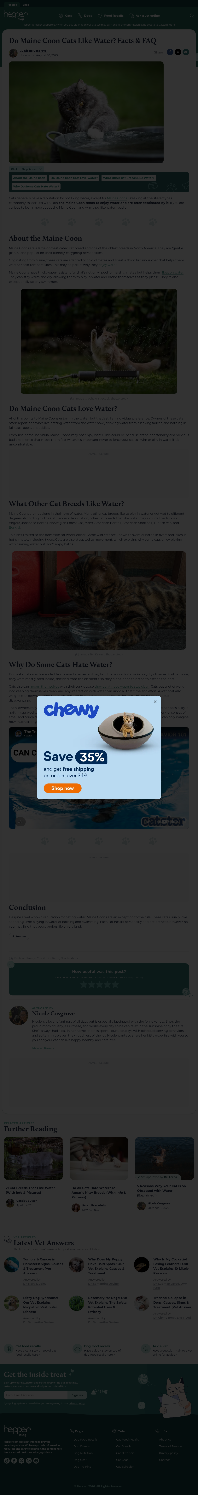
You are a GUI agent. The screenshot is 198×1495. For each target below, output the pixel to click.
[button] (155, 701)
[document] (99, 747)
